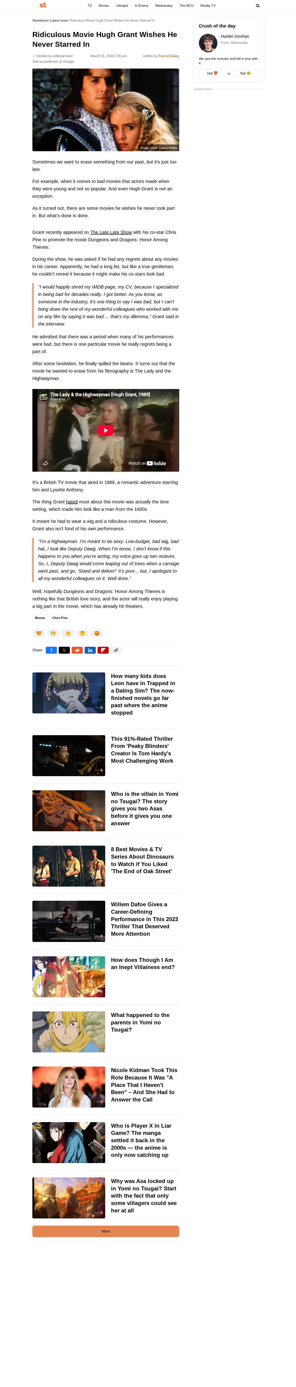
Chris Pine (60, 618)
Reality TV (208, 5)
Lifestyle (122, 5)
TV (90, 5)
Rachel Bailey (168, 56)
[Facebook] (51, 650)
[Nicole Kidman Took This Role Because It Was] (105, 1087)
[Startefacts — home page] (42, 5)
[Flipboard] (103, 650)
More (106, 1231)
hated (72, 501)
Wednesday (164, 5)
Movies (104, 5)
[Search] (258, 6)
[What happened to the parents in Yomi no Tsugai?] (105, 1031)
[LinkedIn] (90, 650)
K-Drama (141, 5)
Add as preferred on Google (53, 61)
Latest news (59, 20)
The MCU (186, 5)
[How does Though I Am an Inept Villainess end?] (105, 976)
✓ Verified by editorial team (52, 56)
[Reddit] (77, 650)
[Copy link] (116, 650)
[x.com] (64, 650)
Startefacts (40, 20)
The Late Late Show (111, 232)
